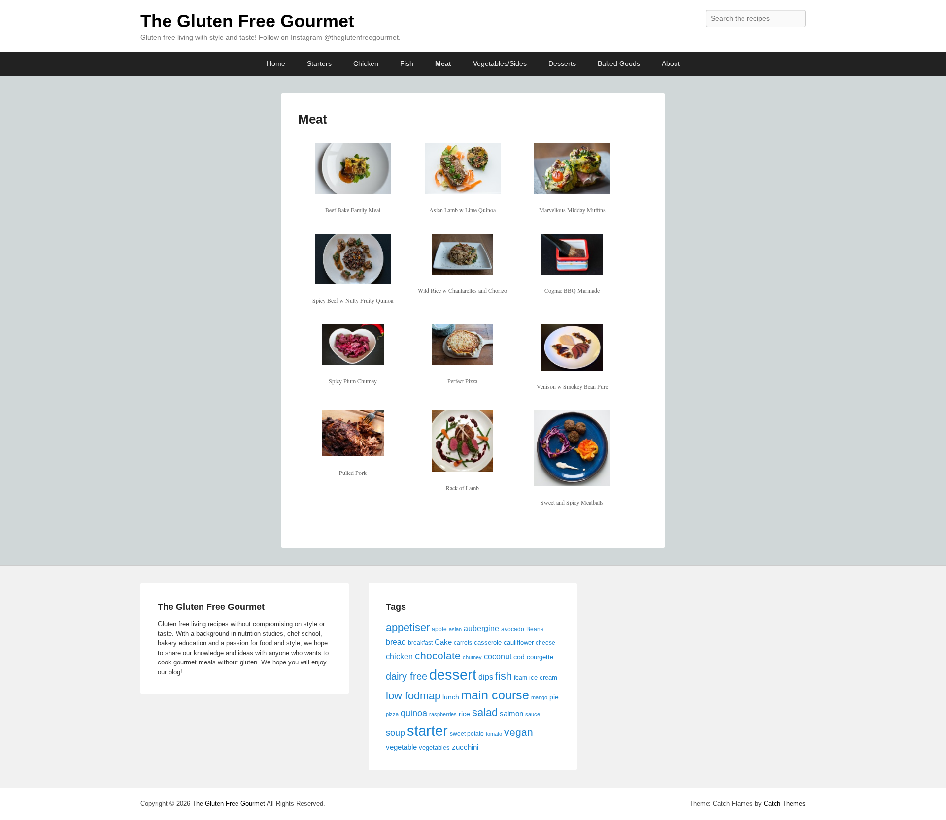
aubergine (481, 628)
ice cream (543, 677)
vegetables (434, 747)
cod (519, 657)
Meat (443, 63)
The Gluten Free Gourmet (247, 21)
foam (520, 677)
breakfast (420, 642)
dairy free (406, 676)
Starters (319, 63)
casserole (488, 642)
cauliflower (519, 642)
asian (455, 629)
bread (396, 641)
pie (554, 697)
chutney (472, 657)
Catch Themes (785, 803)
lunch (450, 697)
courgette (540, 657)
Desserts (562, 63)
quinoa (414, 713)
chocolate (438, 656)
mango (539, 697)
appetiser (408, 627)
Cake (443, 642)
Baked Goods (619, 63)
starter (427, 731)
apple (439, 629)
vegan (518, 732)
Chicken (365, 63)
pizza (392, 714)
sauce (532, 714)
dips (485, 676)
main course (495, 695)
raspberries (443, 714)
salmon (511, 713)
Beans (534, 629)
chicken (399, 656)
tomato (494, 734)
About (671, 63)
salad (485, 712)
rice (464, 714)
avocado (512, 629)
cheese (545, 642)
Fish (406, 63)
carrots (463, 642)
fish (503, 676)
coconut (497, 656)
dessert (452, 674)
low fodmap (413, 696)
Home (276, 63)
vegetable (401, 747)
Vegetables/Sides (500, 63)
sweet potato (467, 733)
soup (395, 733)
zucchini (465, 747)
